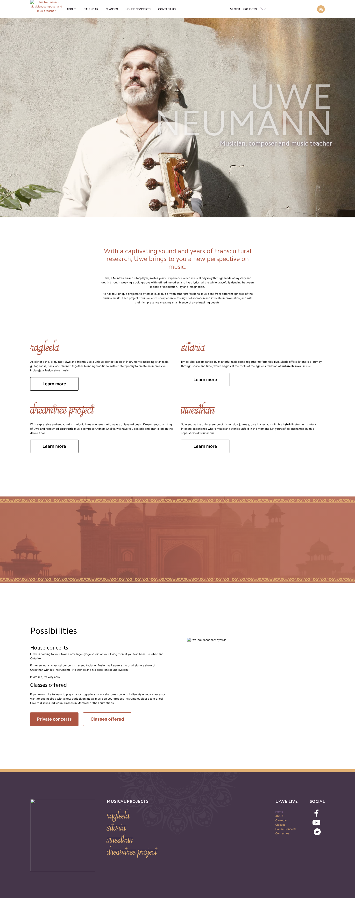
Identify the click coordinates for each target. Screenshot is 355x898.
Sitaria (116, 828)
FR (321, 9)
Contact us (167, 9)
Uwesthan (120, 840)
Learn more (54, 383)
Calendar (91, 9)
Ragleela (118, 816)
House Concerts (138, 9)
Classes (112, 9)
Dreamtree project (132, 852)
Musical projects (243, 9)
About (71, 9)
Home (279, 811)
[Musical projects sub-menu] (265, 9)
